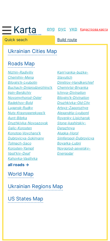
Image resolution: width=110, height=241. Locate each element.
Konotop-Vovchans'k (24, 133)
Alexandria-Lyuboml (73, 113)
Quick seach (16, 39)
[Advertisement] (55, 11)
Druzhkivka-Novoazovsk (28, 123)
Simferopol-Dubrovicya (75, 138)
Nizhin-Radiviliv (20, 72)
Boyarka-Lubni (69, 143)
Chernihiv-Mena (21, 77)
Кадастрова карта (94, 29)
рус (62, 29)
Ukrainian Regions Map (35, 186)
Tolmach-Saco (19, 143)
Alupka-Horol (67, 133)
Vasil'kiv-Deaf (19, 153)
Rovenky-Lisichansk (73, 118)
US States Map (25, 199)
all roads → (18, 164)
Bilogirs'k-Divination (73, 97)
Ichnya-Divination (71, 92)
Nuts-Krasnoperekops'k (26, 113)
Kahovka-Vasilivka (23, 158)
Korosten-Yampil (21, 148)
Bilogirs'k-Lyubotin (22, 82)
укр (73, 29)
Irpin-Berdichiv (19, 92)
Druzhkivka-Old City (73, 103)
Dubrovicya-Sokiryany (26, 138)
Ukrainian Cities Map (32, 51)
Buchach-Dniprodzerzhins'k (30, 87)
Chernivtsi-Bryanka (72, 87)
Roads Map (21, 63)
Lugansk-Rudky (20, 108)
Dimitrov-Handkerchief (75, 82)
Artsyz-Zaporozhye (72, 108)
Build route (67, 39)
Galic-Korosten (20, 128)
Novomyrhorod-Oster (24, 97)
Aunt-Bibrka (17, 118)
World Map (21, 174)
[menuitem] (51, 28)
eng (51, 29)
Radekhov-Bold (20, 103)
